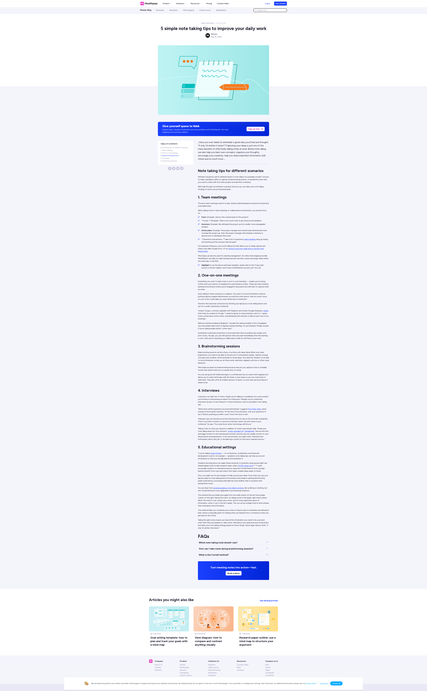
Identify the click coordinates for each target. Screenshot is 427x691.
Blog (239, 667)
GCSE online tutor (246, 466)
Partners (158, 670)
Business (212, 665)
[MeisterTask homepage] (149, 3)
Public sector (213, 667)
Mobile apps (184, 667)
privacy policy (311, 683)
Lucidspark (269, 673)
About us (158, 665)
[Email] (177, 168)
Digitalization (221, 10)
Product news (205, 10)
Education (173, 10)
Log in (267, 3)
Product (166, 3)
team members (250, 239)
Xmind (267, 667)
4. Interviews (165, 158)
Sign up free (254, 129)
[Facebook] (169, 168)
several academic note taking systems (228, 488)
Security (183, 670)
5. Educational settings (169, 161)
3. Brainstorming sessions (170, 156)
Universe (240, 670)
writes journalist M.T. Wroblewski (241, 431)
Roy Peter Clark (254, 409)
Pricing (209, 3)
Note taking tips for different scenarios (174, 148)
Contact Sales (223, 3)
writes (265, 311)
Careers (158, 667)
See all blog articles (269, 600)
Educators (212, 673)
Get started (280, 3)
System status (185, 675)
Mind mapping (188, 10)
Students (212, 675)
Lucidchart (269, 675)
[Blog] (147, 10)
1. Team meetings (167, 150)
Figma (267, 670)
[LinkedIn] (173, 168)
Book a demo (234, 573)
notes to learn (216, 453)
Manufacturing (214, 670)
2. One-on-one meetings (169, 153)
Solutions (180, 3)
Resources (195, 3)
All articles (160, 10)
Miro (267, 665)
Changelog (184, 673)
